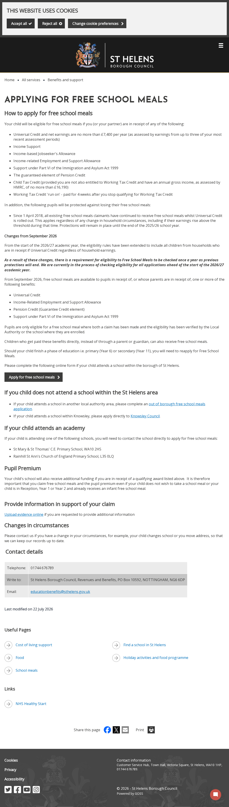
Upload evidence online (23, 514)
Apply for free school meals (32, 377)
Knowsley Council (145, 416)
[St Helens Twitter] (8, 791)
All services (31, 79)
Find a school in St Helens (144, 644)
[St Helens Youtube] (26, 791)
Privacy (10, 769)
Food (20, 657)
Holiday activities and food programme (155, 657)
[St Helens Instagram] (36, 791)
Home (9, 79)
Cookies (11, 760)
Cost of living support (34, 644)
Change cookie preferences (95, 23)
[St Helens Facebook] (17, 791)
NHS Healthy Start (31, 703)
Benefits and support (65, 79)
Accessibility (14, 779)
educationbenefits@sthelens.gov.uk (60, 591)
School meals (27, 670)
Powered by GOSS (130, 793)
